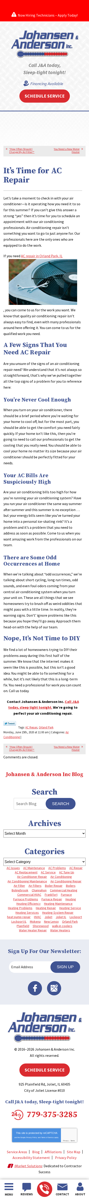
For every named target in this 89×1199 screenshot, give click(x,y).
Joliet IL (61, 917)
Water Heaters (60, 930)
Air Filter (19, 886)
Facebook (35, 988)
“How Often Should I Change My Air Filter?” (21, 150)
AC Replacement (26, 872)
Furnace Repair (52, 899)
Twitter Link (9, 723)
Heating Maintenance (58, 903)
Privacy (66, 1140)
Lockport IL (18, 921)
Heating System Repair (57, 912)
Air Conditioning (61, 877)
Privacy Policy (31, 1137)
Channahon (39, 890)
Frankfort (51, 895)
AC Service (48, 872)
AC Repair (31, 727)
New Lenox (51, 921)
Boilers (71, 886)
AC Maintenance (34, 868)
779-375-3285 (44, 1189)
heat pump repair (19, 917)
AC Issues (13, 868)
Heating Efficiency (28, 903)
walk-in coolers (62, 926)
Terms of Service (47, 1137)
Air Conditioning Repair (65, 881)
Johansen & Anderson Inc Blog (44, 774)
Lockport (76, 917)
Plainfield (23, 926)
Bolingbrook (20, 890)
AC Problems (57, 868)
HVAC (37, 917)
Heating (70, 899)
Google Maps (54, 988)
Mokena (35, 921)
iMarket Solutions (28, 1166)
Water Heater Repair (33, 930)
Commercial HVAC (29, 895)
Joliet (48, 917)
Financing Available (46, 83)
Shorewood (41, 926)
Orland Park (46, 727)
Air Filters (35, 886)
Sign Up (65, 967)
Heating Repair (46, 908)
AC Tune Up (66, 872)
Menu (9, 1194)
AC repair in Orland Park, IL (42, 256)
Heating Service (70, 908)
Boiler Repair (54, 886)
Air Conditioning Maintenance (27, 881)
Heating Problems (20, 908)
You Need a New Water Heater (67, 150)
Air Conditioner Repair (32, 877)
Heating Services (27, 912)
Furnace (66, 895)
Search (60, 803)
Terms (73, 1140)
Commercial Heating (63, 890)
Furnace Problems (25, 899)
